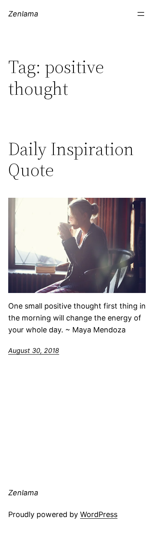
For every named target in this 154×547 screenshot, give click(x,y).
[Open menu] (141, 14)
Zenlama (23, 13)
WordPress (98, 514)
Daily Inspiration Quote (71, 159)
